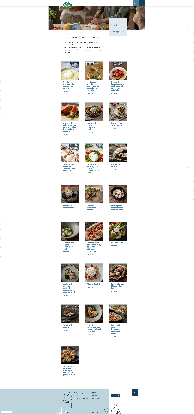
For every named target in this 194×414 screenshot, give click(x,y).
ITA (130, 3)
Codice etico (95, 396)
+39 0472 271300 (78, 398)
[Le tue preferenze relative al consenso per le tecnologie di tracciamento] (2, 412)
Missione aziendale (96, 398)
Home (65, 33)
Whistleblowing (96, 395)
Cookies (94, 399)
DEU (130, 1)
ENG (130, 4)
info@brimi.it (76, 399)
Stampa (112, 392)
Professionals (142, 3)
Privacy (94, 393)
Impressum (94, 392)
